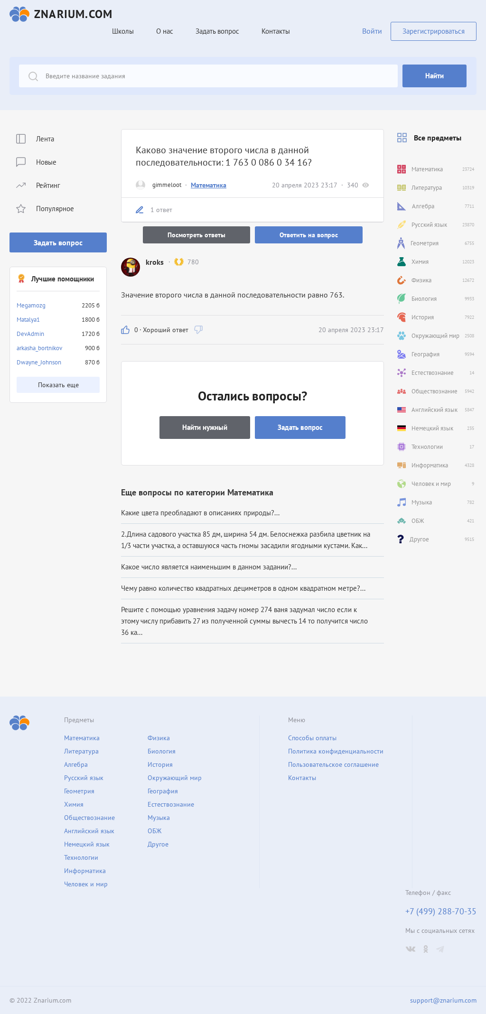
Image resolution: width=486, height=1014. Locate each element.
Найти (434, 75)
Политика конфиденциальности (335, 751)
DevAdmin (30, 334)
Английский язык (89, 831)
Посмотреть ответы (196, 235)
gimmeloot (166, 185)
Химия (74, 804)
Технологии (81, 857)
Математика (208, 185)
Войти (372, 31)
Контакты (276, 31)
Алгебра (76, 764)
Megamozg (31, 305)
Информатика (85, 870)
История (160, 764)
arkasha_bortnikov (39, 348)
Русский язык (83, 777)
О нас (164, 31)
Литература (81, 751)
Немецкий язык (87, 844)
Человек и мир (86, 884)
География (163, 791)
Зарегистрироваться (433, 31)
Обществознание (89, 817)
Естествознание (171, 804)
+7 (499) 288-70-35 (441, 911)
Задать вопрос (58, 242)
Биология (162, 751)
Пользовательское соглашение (333, 764)
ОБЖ (154, 831)
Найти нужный (204, 427)
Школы (123, 31)
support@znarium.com (443, 1000)
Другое (158, 844)
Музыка (159, 817)
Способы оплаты (312, 738)
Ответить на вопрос (309, 235)
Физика (159, 738)
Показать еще (58, 385)
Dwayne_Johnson (39, 362)
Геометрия (79, 791)
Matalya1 (28, 320)
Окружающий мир (175, 777)
